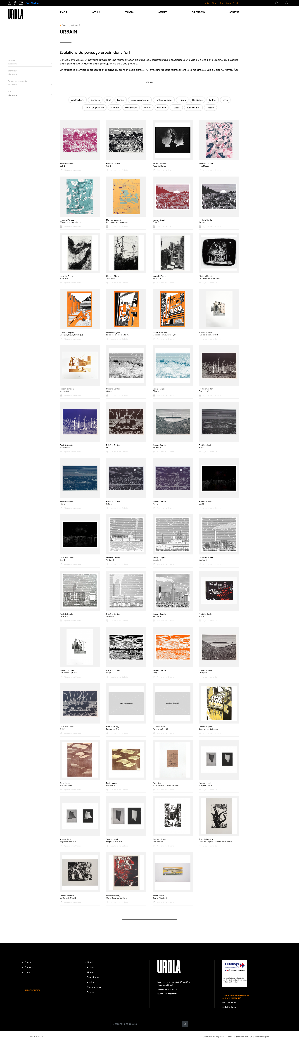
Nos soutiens (94, 987)
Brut (108, 100)
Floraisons (197, 100)
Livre (225, 100)
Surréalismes (193, 107)
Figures (182, 100)
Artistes (162, 12)
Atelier (96, 12)
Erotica (120, 100)
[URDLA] (15, 13)
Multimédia (131, 107)
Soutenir (234, 12)
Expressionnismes (140, 100)
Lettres (212, 100)
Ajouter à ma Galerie (72, 170)
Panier (27, 972)
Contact (28, 962)
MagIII (90, 962)
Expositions (198, 12)
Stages (215, 3)
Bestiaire (95, 100)
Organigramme (32, 990)
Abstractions (77, 100)
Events (90, 992)
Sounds (176, 107)
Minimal (114, 107)
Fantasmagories (164, 100)
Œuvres (129, 12)
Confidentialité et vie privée (212, 1036)
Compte (28, 967)
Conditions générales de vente (239, 1036)
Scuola (236, 3)
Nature (147, 107)
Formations (225, 3)
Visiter (207, 3)
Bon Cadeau (33, 3)
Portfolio (161, 107)
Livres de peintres (94, 107)
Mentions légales (262, 1036)
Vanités (210, 107)
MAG (63, 12)
